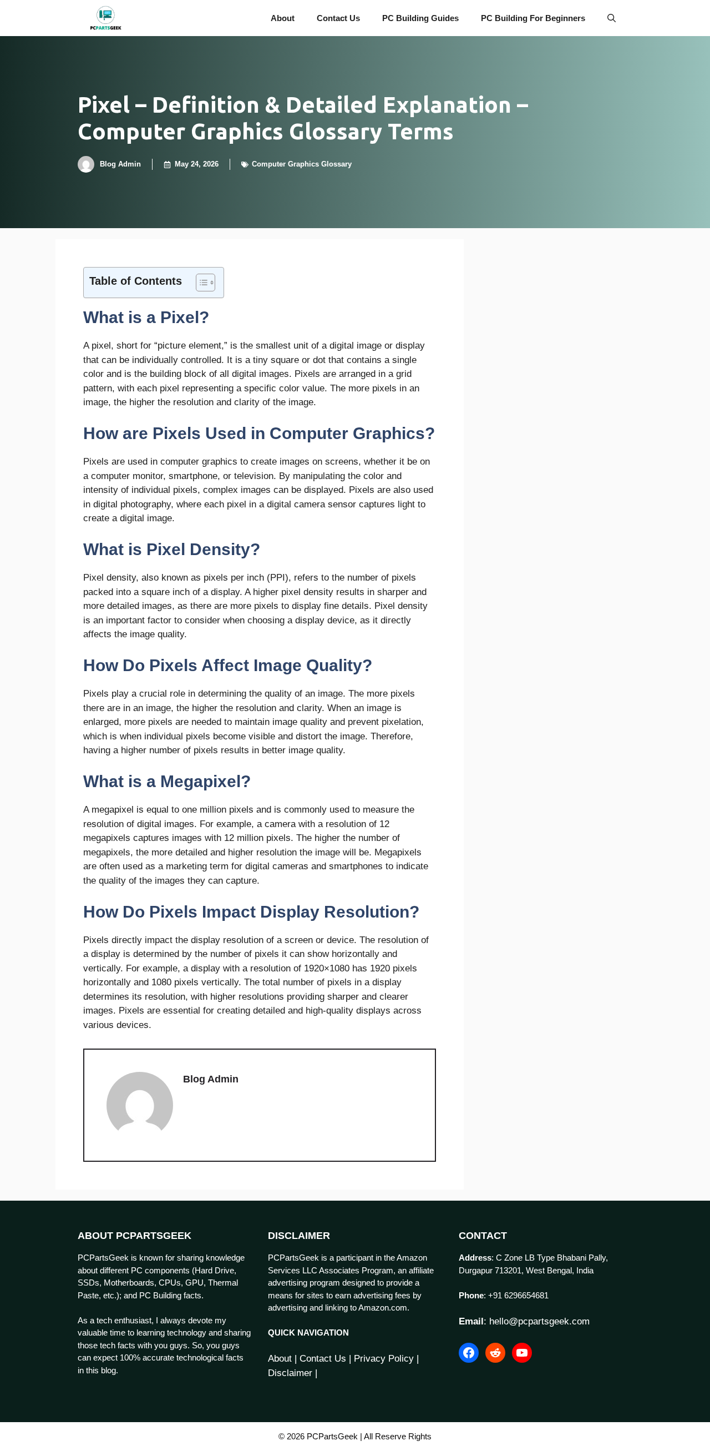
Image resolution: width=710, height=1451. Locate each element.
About (283, 18)
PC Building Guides (420, 18)
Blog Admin (120, 164)
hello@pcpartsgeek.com (539, 1321)
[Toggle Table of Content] (199, 282)
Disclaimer (290, 1373)
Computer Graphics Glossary (302, 164)
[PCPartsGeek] (105, 18)
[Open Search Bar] (611, 18)
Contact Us (338, 18)
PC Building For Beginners (533, 18)
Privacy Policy (384, 1358)
